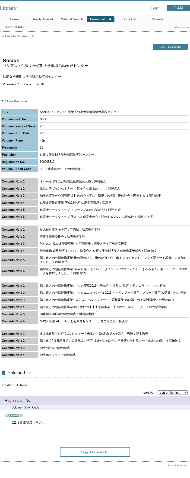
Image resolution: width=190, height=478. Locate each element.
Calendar (158, 19)
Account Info (14, 27)
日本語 (178, 8)
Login (155, 8)
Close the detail (16, 101)
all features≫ (182, 27)
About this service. (178, 465)
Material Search (72, 19)
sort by (148, 392)
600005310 (14, 416)
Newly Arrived (43, 19)
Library (8, 8)
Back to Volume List (19, 36)
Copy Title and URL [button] (170, 47)
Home (14, 19)
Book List (129, 19)
